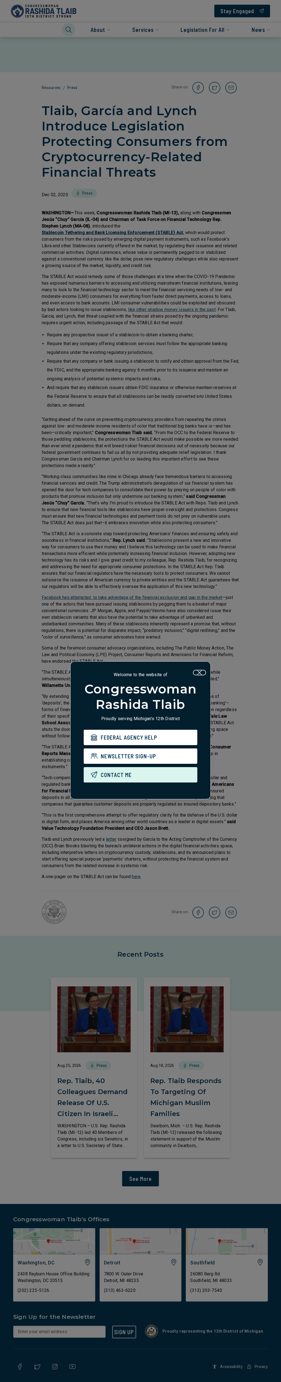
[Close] (199, 673)
